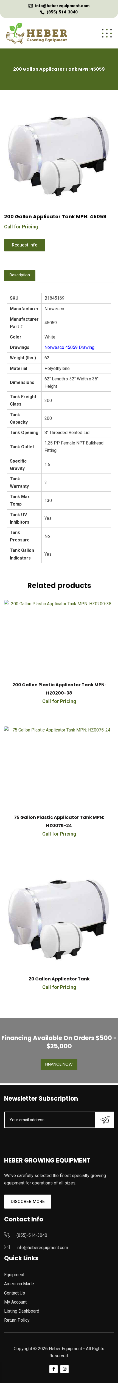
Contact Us (14, 1293)
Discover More (28, 1201)
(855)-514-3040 (62, 12)
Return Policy (17, 1320)
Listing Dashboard (21, 1311)
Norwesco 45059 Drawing (69, 347)
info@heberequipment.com (62, 5)
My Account (15, 1302)
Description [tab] (20, 274)
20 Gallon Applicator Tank (59, 979)
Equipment (14, 1274)
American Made (19, 1283)
